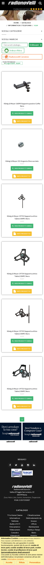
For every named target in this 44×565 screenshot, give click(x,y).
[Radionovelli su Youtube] (22, 465)
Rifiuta (22, 562)
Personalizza (34, 562)
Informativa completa (15, 559)
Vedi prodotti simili (23, 113)
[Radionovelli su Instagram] (28, 465)
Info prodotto (23, 121)
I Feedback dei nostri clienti (21, 9)
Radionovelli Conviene (19, 57)
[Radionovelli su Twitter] (16, 465)
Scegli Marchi (22, 39)
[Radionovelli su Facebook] (10, 465)
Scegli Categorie (22, 31)
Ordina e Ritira (15, 50)
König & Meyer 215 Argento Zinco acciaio (22, 161)
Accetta (9, 562)
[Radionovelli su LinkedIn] (34, 465)
